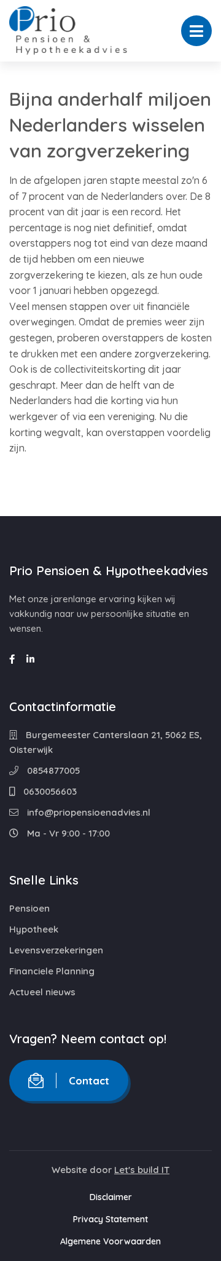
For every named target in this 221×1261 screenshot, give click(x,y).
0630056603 (49, 791)
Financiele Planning (52, 971)
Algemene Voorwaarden (110, 1241)
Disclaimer (111, 1197)
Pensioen (29, 908)
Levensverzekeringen (56, 950)
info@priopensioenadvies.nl (87, 812)
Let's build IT (141, 1169)
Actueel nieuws (42, 992)
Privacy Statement (110, 1219)
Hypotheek (33, 929)
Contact (89, 1080)
